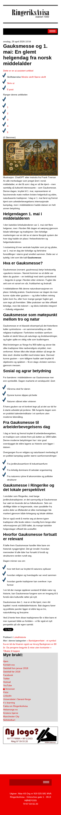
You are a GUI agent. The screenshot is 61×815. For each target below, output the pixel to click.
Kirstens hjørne (10, 713)
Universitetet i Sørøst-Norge (17, 699)
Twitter (6, 678)
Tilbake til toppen (11, 651)
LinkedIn (7, 696)
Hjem (5, 661)
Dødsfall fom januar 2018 (15, 668)
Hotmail (7, 682)
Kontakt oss (9, 664)
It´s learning (9, 702)
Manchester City (11, 716)
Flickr (5, 692)
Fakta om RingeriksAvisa (15, 706)
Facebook (8, 675)
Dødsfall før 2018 (11, 671)
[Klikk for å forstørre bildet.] (30, 157)
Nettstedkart (9, 720)
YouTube (7, 685)
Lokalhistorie (19, 637)
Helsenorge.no (10, 709)
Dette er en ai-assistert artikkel (18, 70)
